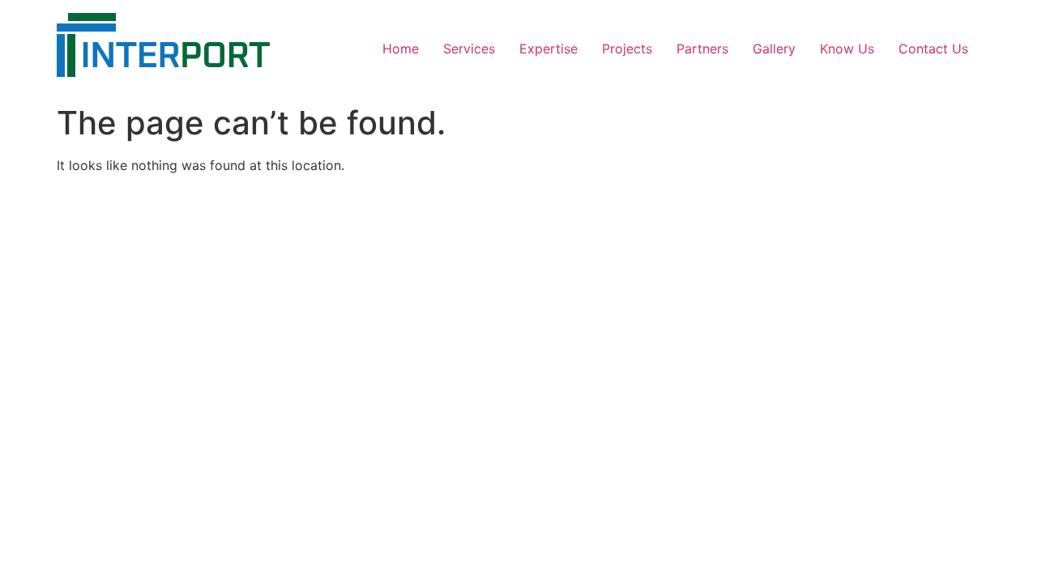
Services (469, 48)
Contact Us (933, 48)
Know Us (847, 48)
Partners (702, 48)
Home (400, 48)
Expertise (548, 48)
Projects (627, 48)
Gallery (774, 48)
